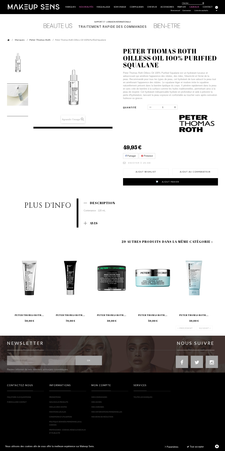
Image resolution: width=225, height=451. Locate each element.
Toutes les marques (143, 397)
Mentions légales (57, 412)
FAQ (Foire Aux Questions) (19, 397)
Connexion (186, 10)
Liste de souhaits (201, 10)
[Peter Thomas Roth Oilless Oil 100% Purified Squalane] (17, 62)
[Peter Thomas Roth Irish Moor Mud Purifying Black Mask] (111, 278)
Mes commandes (99, 397)
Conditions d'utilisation (60, 417)
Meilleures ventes (58, 407)
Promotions (55, 397)
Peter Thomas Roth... (29, 315)
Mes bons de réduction (102, 417)
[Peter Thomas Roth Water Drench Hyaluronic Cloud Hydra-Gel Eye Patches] (153, 278)
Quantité (130, 107)
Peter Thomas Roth (40, 40)
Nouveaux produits (58, 402)
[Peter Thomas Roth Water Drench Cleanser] (194, 278)
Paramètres (172, 447)
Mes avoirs (96, 402)
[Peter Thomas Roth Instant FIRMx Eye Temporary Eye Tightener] (70, 278)
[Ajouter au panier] (14, 262)
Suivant (204, 328)
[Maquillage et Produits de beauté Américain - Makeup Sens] (33, 6)
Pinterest (148, 156)
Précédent (186, 328)
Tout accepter (196, 446)
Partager (131, 156)
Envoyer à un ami (139, 163)
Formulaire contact (17, 402)
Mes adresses (97, 407)
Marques (20, 40)
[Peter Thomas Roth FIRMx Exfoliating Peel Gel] (29, 278)
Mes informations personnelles (106, 412)
